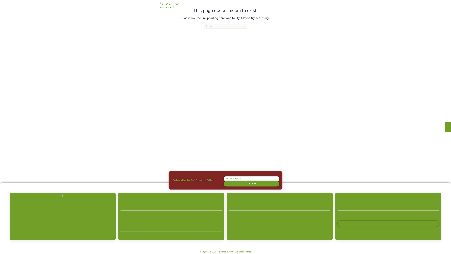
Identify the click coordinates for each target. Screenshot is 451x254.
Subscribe (251, 183)
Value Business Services (240, 251)
